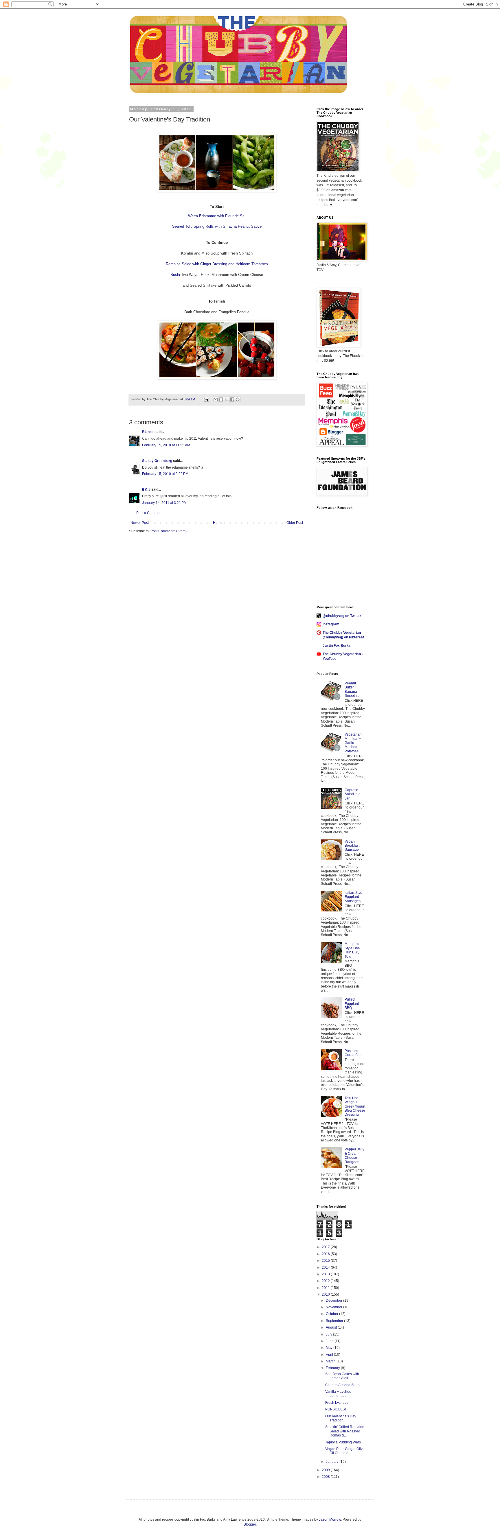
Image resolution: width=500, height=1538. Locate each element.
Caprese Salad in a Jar (353, 794)
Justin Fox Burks (337, 646)
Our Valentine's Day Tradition (340, 1418)
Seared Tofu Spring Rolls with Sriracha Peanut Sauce (217, 226)
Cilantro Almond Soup (342, 1385)
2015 (326, 1261)
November (334, 1307)
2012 (326, 1281)
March (331, 1361)
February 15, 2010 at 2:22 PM (165, 474)
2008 (326, 1477)
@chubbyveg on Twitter (342, 616)
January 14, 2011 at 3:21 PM (164, 503)
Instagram (331, 624)
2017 (326, 1247)
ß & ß (146, 489)
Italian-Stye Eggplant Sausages (353, 897)
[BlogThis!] (221, 399)
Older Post (294, 523)
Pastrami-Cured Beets (354, 1053)
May (329, 1348)
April (330, 1355)
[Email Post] (206, 399)
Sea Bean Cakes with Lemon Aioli (342, 1376)
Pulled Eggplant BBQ (352, 1003)
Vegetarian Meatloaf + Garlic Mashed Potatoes (353, 742)
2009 (326, 1470)
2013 (326, 1274)
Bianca (148, 432)
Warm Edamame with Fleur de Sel (216, 216)
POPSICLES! (335, 1409)
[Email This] (215, 399)
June (330, 1341)
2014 (326, 1268)
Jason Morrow (330, 1519)
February (333, 1368)
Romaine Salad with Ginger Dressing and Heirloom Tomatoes (217, 264)
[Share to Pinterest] (237, 399)
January (332, 1462)
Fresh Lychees (336, 1403)
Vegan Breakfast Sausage (352, 845)
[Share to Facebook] (232, 399)
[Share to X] (226, 399)
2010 (326, 1294)
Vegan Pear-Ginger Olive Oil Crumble (345, 1451)
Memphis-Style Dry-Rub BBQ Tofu (352, 950)
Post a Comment (149, 513)
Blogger (250, 1524)
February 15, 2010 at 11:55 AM (166, 445)
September (335, 1321)
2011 (326, 1288)
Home (218, 523)
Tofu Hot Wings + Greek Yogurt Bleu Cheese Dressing (355, 1106)
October (332, 1314)
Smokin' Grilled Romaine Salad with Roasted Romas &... (344, 1431)
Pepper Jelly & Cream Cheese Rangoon (354, 1155)
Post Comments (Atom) (168, 531)
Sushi (175, 274)
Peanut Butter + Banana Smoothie (352, 689)
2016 (326, 1254)
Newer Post (139, 523)
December (334, 1300)
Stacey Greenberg (157, 461)
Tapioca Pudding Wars (343, 1442)
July (329, 1334)
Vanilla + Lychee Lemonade (338, 1394)
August (332, 1327)
